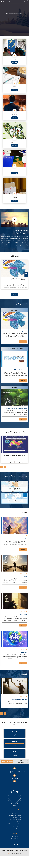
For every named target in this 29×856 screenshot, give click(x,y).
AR (4, 1)
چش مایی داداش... (23, 614)
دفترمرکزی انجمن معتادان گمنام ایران (14, 819)
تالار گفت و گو (14, 114)
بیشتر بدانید (14, 62)
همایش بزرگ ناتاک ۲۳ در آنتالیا (19, 279)
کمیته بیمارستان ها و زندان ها (16, 826)
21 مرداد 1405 (23, 611)
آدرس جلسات (14, 59)
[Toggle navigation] (1, 1)
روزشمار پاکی (14, 197)
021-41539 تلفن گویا (14, 839)
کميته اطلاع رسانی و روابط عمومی (15, 815)
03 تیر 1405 (23, 281)
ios (4, 762)
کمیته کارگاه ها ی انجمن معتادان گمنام (14, 824)
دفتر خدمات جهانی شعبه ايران (16, 817)
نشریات (14, 170)
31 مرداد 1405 (23, 535)
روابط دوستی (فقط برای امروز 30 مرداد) (19, 699)
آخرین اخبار (14, 256)
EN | (9, 1)
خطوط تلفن (14, 87)
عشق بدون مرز (24, 652)
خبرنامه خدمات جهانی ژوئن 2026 (20, 370)
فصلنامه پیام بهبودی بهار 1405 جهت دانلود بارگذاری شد (16, 408)
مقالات (24, 512)
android (10, 762)
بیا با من (25, 576)
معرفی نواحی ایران (14, 142)
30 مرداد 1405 (22, 696)
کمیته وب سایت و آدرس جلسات (15, 828)
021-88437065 (15, 837)
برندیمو (9, 853)
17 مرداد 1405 (23, 649)
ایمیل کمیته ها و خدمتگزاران (16, 813)
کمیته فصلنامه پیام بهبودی (16, 821)
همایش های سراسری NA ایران (16, 432)
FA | (6, 1)
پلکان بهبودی (24, 539)
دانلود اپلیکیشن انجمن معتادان (20, 761)
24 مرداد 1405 (22, 573)
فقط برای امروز (22, 674)
